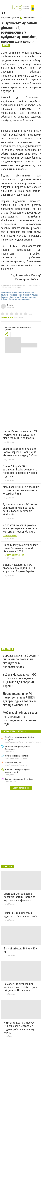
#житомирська (30, 293)
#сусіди (35, 295)
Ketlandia (10, 305)
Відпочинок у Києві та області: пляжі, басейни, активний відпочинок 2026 (21, 548)
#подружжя (14, 297)
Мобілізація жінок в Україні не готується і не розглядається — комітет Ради (21, 490)
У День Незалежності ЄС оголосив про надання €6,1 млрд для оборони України (19, 568)
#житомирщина (18, 293)
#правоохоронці (16, 295)
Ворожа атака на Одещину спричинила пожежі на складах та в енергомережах (21, 661)
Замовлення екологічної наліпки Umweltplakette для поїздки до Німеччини (20, 987)
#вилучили (24, 297)
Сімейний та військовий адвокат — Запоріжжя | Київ (20, 914)
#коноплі (32, 297)
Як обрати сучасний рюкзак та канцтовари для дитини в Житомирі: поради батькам (20, 528)
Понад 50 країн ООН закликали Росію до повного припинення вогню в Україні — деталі (20, 471)
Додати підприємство (21, 788)
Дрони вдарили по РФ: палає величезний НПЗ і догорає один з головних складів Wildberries (20, 509)
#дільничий (13, 299)
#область (4, 295)
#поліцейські (6, 293)
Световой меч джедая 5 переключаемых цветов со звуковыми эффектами (19, 897)
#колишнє (4, 297)
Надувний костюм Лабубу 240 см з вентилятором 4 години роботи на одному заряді (19, 1027)
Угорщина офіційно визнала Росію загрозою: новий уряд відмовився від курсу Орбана (20, 452)
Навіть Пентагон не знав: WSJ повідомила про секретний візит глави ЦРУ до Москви (20, 435)
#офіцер (4, 299)
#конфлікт (27, 295)
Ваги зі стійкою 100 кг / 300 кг (20, 950)
